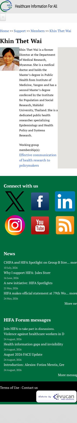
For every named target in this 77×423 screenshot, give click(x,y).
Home (4, 31)
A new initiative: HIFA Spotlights (28, 283)
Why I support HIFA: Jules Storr (27, 272)
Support (20, 31)
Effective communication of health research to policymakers (37, 160)
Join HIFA (11, 328)
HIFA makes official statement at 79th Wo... (36, 293)
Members (38, 31)
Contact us (30, 387)
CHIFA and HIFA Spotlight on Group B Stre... (37, 262)
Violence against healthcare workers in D (34, 334)
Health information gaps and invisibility (33, 344)
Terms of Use (9, 387)
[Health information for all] (36, 6)
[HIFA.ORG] (6, 10)
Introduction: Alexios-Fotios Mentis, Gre (34, 364)
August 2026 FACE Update (23, 354)
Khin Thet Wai (60, 31)
